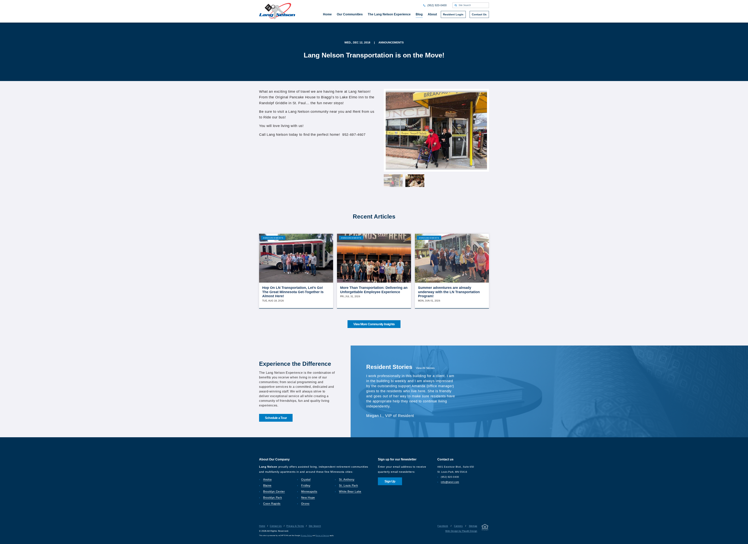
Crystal (305, 479)
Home (262, 526)
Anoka (267, 479)
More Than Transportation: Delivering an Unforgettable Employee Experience (374, 290)
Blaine (267, 485)
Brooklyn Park (272, 497)
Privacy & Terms (295, 526)
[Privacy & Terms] (485, 528)
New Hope (308, 497)
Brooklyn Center (274, 491)
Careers (458, 526)
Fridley (305, 485)
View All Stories (425, 367)
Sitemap (473, 526)
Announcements (273, 238)
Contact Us (276, 526)
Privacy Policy (306, 535)
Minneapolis (309, 491)
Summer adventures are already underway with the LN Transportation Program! (449, 292)
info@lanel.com (450, 482)
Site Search (315, 526)
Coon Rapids (271, 503)
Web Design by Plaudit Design (461, 531)
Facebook (443, 526)
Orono (305, 503)
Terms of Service (322, 535)
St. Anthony (346, 479)
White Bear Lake (350, 491)
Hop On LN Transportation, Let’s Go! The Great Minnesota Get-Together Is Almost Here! (293, 292)
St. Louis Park (348, 485)
